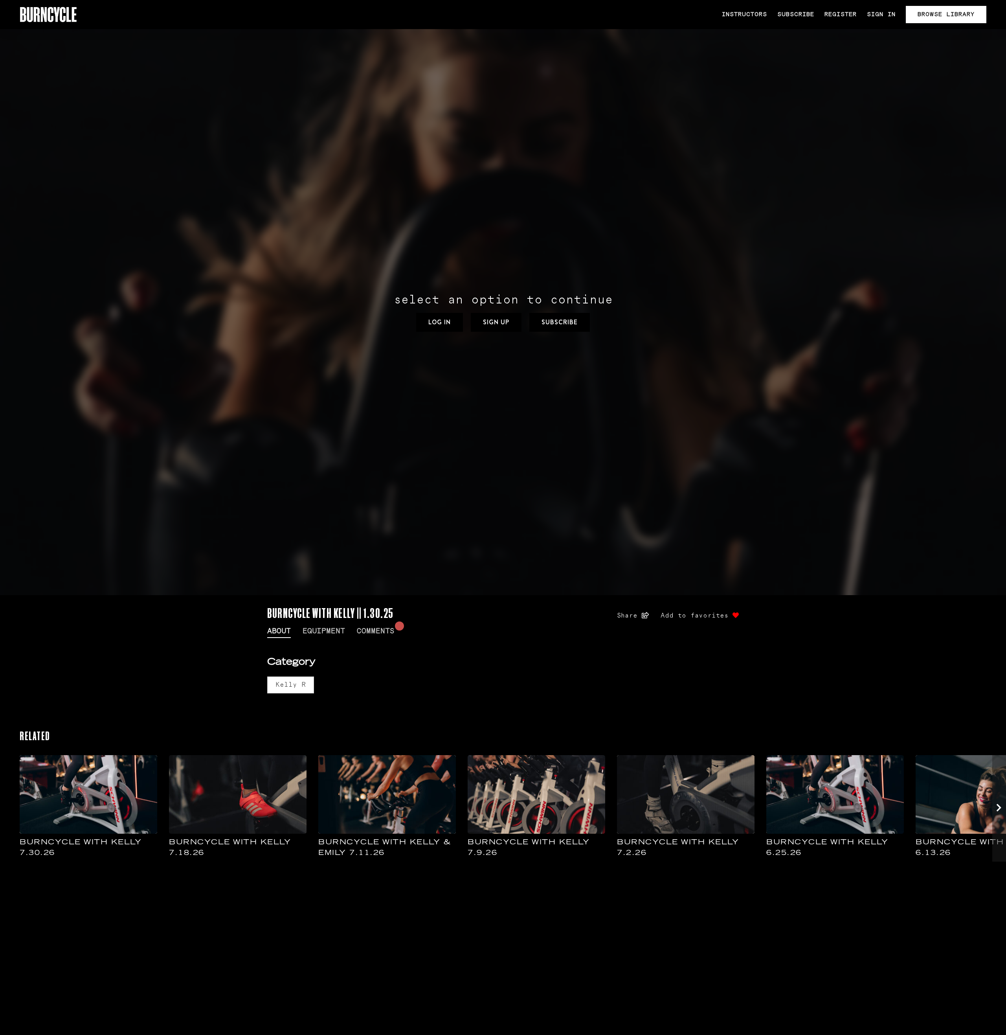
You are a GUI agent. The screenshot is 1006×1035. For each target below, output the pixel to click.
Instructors (744, 14)
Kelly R (290, 685)
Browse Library (946, 14)
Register (840, 14)
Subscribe (795, 14)
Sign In (881, 14)
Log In (439, 322)
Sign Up (496, 322)
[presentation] (999, 808)
